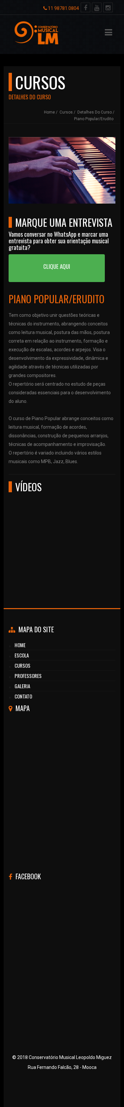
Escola (22, 655)
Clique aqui (56, 266)
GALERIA (22, 686)
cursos (22, 665)
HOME (20, 645)
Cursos (66, 112)
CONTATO (23, 696)
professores (28, 675)
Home (49, 112)
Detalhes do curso (94, 112)
